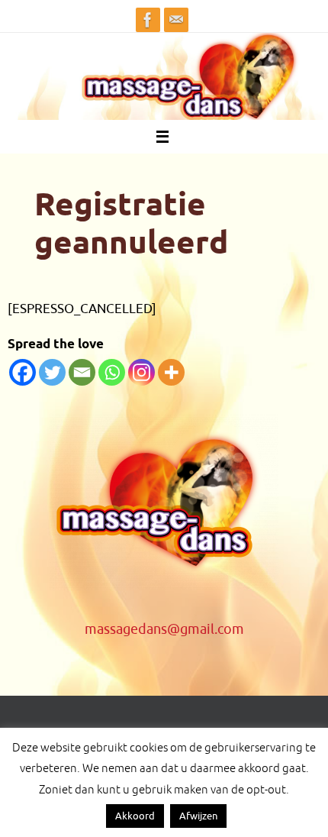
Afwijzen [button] (198, 816)
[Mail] (176, 20)
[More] (171, 372)
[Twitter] (52, 372)
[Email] (82, 372)
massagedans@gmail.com (164, 629)
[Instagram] (141, 372)
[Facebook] (148, 20)
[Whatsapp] (111, 372)
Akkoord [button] (135, 816)
